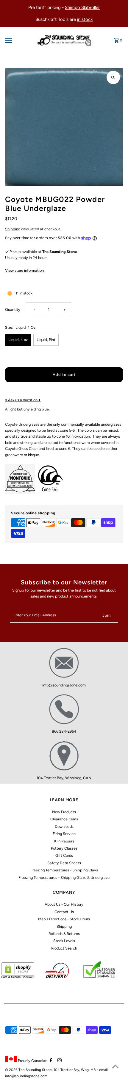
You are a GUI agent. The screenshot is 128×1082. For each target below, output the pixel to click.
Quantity (12, 309)
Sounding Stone (39, 1070)
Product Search (64, 948)
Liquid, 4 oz (18, 339)
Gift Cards (64, 855)
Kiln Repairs (64, 841)
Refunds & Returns (64, 933)
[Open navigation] (17, 40)
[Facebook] (50, 1061)
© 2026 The (15, 1070)
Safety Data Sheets (64, 863)
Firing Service (64, 833)
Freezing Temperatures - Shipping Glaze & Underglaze (64, 877)
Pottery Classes (64, 848)
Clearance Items (64, 819)
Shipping (12, 229)
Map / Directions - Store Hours (64, 919)
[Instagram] (59, 1061)
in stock (85, 19)
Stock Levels (64, 941)
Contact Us (64, 912)
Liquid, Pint (46, 339)
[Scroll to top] (115, 1066)
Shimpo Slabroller (82, 7)
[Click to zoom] (113, 77)
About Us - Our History (64, 904)
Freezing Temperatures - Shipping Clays (64, 870)
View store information (24, 270)
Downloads (64, 826)
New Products (64, 812)
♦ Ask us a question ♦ (22, 400)
